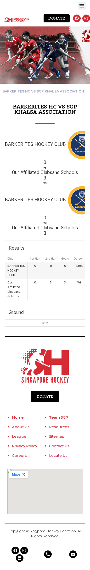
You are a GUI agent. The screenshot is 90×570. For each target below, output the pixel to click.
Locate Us (58, 455)
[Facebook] (77, 18)
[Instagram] (86, 18)
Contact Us (59, 446)
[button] (82, 6)
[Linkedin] (19, 558)
